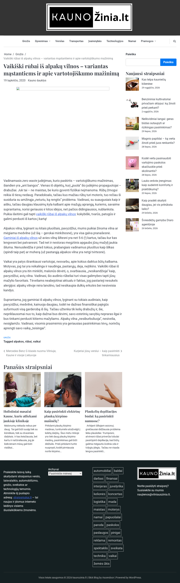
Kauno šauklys (37, 80)
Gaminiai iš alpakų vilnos (21, 238)
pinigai (115, 532)
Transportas (76, 41)
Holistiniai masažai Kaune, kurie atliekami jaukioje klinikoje (20, 416)
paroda (99, 525)
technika (100, 556)
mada (112, 502)
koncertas (115, 494)
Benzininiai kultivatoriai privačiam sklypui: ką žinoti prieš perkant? (158, 103)
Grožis (26, 41)
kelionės (99, 494)
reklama (99, 540)
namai (98, 517)
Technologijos (115, 41)
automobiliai (102, 471)
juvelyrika (116, 486)
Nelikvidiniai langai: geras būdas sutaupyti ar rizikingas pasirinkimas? (157, 123)
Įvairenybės (95, 41)
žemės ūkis (102, 563)
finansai (111, 478)
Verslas (59, 41)
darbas (98, 478)
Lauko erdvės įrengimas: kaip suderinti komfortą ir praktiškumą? (157, 185)
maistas (99, 509)
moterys (114, 509)
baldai (118, 471)
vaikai (37, 341)
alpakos (19, 341)
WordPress (135, 577)
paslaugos (101, 532)
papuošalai (113, 517)
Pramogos (147, 41)
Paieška (131, 54)
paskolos (113, 525)
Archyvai (53, 469)
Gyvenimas (41, 41)
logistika (99, 502)
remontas (115, 540)
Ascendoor (108, 577)
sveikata (117, 548)
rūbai (28, 341)
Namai (132, 41)
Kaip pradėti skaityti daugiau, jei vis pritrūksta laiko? (157, 205)
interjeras (100, 486)
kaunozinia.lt (80, 577)
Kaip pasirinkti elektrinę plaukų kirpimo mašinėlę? (62, 416)
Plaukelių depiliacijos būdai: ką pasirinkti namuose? (101, 416)
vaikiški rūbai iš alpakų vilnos (56, 214)
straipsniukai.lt (22, 497)
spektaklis (101, 548)
